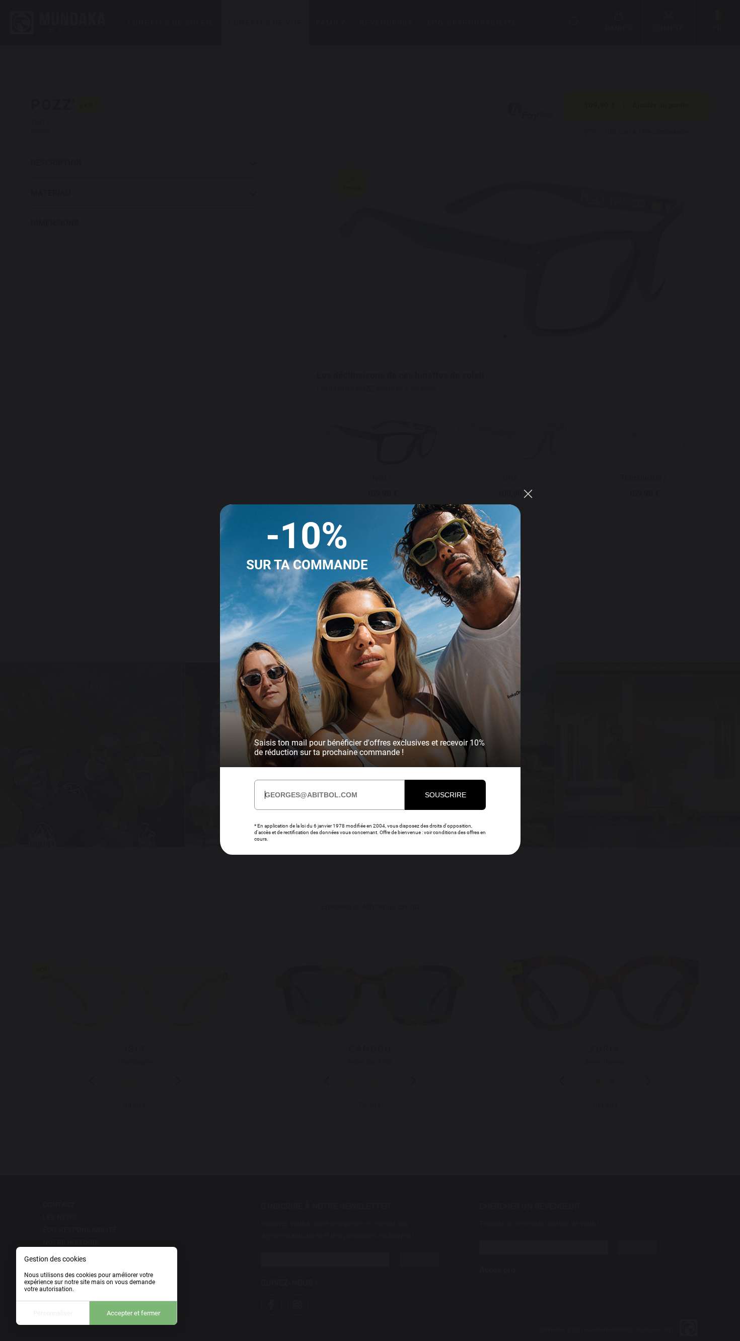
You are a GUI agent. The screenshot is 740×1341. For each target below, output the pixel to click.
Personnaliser (52, 1313)
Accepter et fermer (133, 1313)
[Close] (528, 493)
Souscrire (445, 795)
